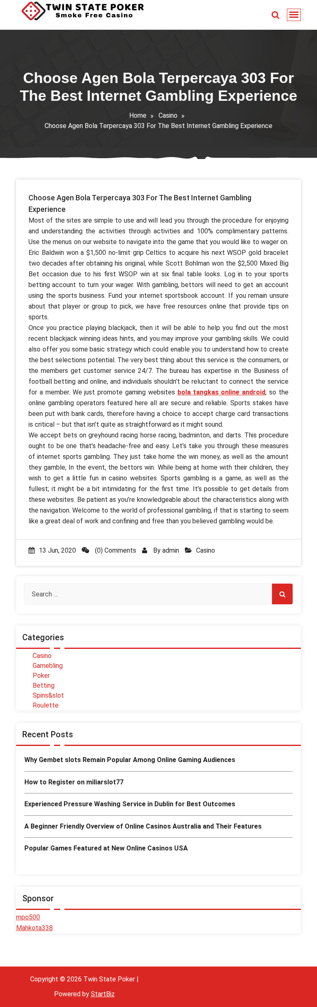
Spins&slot (48, 695)
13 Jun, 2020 (57, 550)
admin (170, 550)
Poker (41, 675)
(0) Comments (114, 550)
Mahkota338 (34, 928)
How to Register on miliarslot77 (73, 782)
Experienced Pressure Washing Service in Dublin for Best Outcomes (129, 804)
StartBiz (103, 994)
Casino (167, 115)
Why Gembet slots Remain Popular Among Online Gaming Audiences (129, 760)
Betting (43, 685)
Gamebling (48, 666)
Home (138, 115)
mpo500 (28, 917)
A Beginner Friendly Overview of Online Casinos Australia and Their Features (143, 826)
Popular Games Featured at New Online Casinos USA (106, 848)
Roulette (46, 705)
